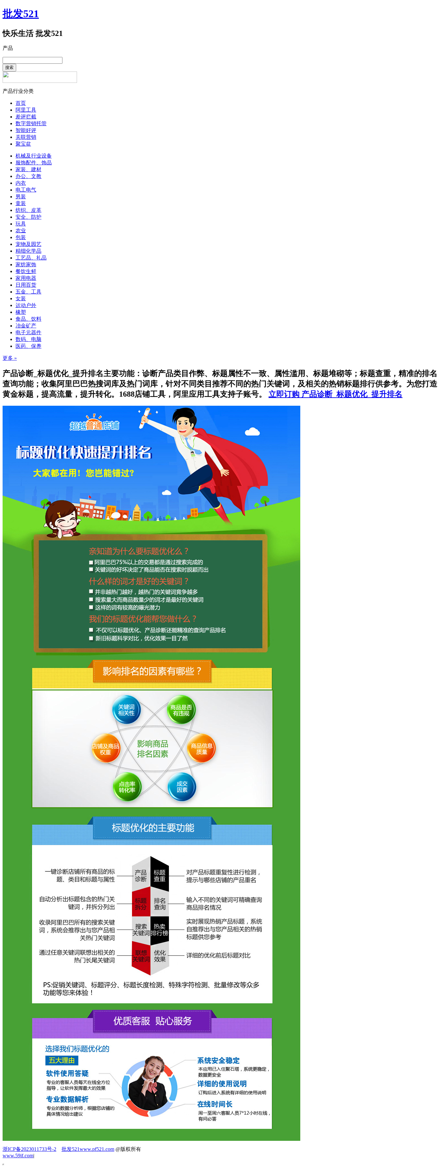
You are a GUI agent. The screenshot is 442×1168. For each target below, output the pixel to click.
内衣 (21, 183)
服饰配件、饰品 (34, 162)
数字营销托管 (31, 123)
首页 (21, 103)
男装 (21, 196)
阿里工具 (26, 110)
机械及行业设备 (34, 156)
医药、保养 (28, 346)
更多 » (10, 358)
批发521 (21, 13)
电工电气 (26, 190)
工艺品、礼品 (31, 257)
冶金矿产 (26, 325)
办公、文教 (28, 176)
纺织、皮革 (28, 210)
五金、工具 (28, 291)
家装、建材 (28, 169)
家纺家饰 (26, 264)
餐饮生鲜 (26, 271)
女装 (21, 298)
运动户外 (26, 305)
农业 (21, 230)
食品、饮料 (28, 319)
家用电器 (26, 278)
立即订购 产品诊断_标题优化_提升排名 (336, 394)
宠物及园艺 (28, 244)
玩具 (21, 223)
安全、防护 (28, 217)
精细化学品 (28, 251)
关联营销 (26, 137)
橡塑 (21, 312)
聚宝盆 (23, 144)
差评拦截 (26, 116)
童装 (21, 203)
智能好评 (26, 130)
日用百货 (26, 285)
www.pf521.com (97, 1149)
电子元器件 (28, 332)
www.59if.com (18, 1155)
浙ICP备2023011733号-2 (29, 1149)
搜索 (9, 67)
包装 (21, 237)
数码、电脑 (28, 339)
